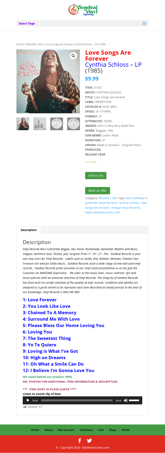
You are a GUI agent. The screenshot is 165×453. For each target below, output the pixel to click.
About (48, 430)
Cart (101, 430)
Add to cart (95, 175)
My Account (66, 430)
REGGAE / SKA (34, 44)
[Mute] (126, 400)
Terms (125, 430)
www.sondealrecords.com (102, 212)
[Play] (28, 400)
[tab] (28, 230)
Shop (112, 430)
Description (29, 230)
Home (20, 44)
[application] (82, 400)
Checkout (86, 430)
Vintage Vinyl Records (125, 208)
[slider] (134, 400)
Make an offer (97, 190)
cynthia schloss (129, 203)
